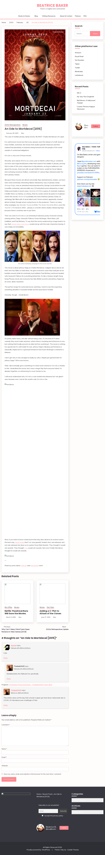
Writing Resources (48, 16)
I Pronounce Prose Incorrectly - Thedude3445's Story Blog (30, 685)
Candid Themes (73, 850)
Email (4, 757)
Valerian (24, 565)
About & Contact (66, 16)
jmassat (14, 645)
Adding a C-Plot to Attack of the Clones (50, 612)
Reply (6, 658)
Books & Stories (24, 16)
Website (5, 766)
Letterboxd (79, 75)
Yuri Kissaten (79, 60)
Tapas (77, 64)
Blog (36, 16)
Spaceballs (34, 565)
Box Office (8, 607)
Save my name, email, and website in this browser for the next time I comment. (32, 774)
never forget (19, 542)
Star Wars (50, 607)
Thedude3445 (16, 690)
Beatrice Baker (52, 5)
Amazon (78, 53)
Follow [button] (95, 126)
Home (39, 794)
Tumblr (77, 68)
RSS (85, 16)
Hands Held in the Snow (20, 224)
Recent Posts (47, 794)
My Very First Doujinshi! (85, 97)
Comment (6, 725)
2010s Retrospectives (13, 125)
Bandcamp (79, 71)
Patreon (78, 16)
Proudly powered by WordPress (38, 850)
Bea (22, 133)
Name (4, 749)
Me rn (79, 93)
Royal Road (79, 56)
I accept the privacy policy (53, 816)
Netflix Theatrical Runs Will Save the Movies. (16, 612)
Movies (25, 125)
